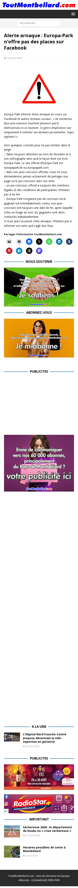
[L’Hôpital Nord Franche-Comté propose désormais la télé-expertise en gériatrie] (12, 737)
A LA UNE (39, 726)
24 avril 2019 (14, 58)
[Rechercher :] (39, 23)
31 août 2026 (32, 746)
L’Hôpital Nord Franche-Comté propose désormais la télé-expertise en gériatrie (44, 737)
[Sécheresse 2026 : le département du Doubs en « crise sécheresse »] (12, 831)
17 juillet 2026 (33, 835)
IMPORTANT (39, 819)
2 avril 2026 (32, 855)
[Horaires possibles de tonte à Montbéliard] (12, 852)
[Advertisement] (37, 406)
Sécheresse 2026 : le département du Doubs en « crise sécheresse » (47, 829)
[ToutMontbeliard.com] (39, 7)
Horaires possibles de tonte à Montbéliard (44, 849)
